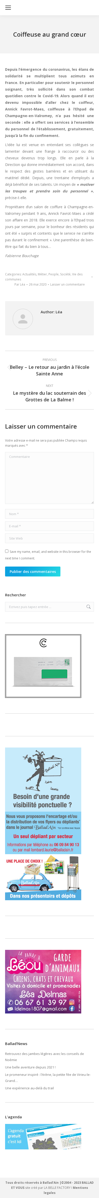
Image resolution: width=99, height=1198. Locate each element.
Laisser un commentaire (67, 284)
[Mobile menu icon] (8, 8)
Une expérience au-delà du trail (29, 1088)
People (53, 274)
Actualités (29, 274)
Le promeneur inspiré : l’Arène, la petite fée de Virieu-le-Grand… (48, 1077)
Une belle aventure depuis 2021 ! (30, 1067)
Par (19, 284)
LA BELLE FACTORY (57, 1188)
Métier (42, 274)
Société (65, 274)
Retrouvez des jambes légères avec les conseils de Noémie (44, 1056)
